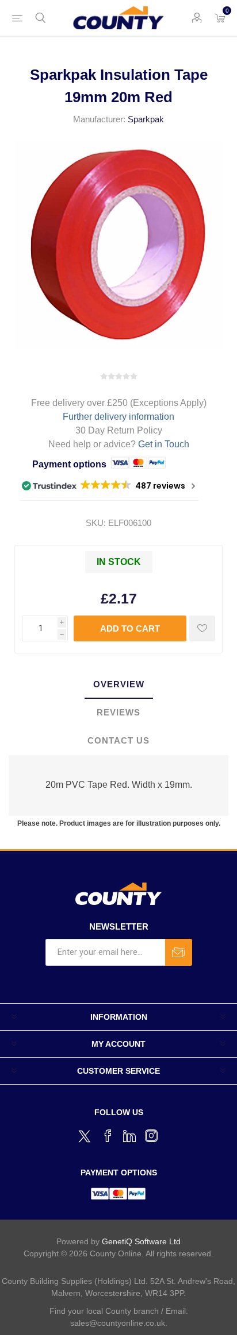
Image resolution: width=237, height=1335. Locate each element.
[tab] (118, 685)
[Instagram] (151, 1136)
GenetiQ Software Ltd (141, 1241)
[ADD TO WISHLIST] (202, 628)
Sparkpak (146, 119)
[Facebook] (107, 1136)
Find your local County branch (104, 1310)
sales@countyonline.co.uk (117, 1323)
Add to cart (130, 628)
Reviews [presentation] (118, 712)
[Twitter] (86, 1134)
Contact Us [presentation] (118, 740)
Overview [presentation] (118, 684)
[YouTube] (129, 1136)
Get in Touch (163, 444)
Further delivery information (118, 416)
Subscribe (178, 952)
